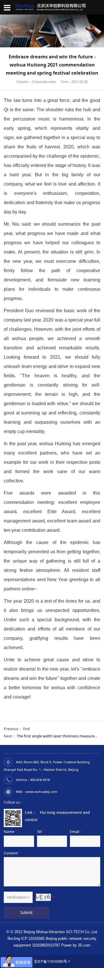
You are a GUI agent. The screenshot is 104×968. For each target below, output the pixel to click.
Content (12, 853)
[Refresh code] (43, 897)
